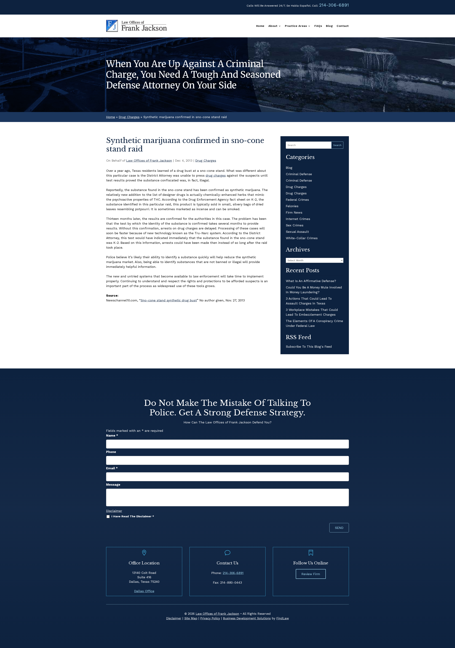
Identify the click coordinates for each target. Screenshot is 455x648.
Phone (111, 452)
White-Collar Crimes (302, 238)
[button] (451, 622)
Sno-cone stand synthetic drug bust (169, 300)
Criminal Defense (299, 174)
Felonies (292, 206)
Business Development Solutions (247, 618)
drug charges (216, 175)
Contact (343, 26)
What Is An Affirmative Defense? (311, 281)
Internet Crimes (298, 219)
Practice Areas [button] (296, 26)
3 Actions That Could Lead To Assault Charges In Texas (309, 301)
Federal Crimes (297, 199)
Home (260, 26)
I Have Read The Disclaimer (132, 516)
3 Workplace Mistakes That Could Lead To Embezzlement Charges (312, 312)
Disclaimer (114, 511)
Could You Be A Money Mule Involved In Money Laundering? (314, 289)
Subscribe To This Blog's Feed (309, 346)
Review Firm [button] (310, 574)
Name (112, 435)
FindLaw (282, 618)
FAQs (318, 26)
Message (113, 484)
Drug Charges (205, 160)
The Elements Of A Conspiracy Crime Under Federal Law (314, 323)
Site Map (190, 618)
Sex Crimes (294, 225)
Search (337, 145)
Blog (329, 26)
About (273, 26)
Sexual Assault (297, 231)
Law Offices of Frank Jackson (149, 160)
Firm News (294, 212)
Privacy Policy (210, 618)
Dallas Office (144, 591)
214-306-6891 (334, 5)
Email (112, 468)
